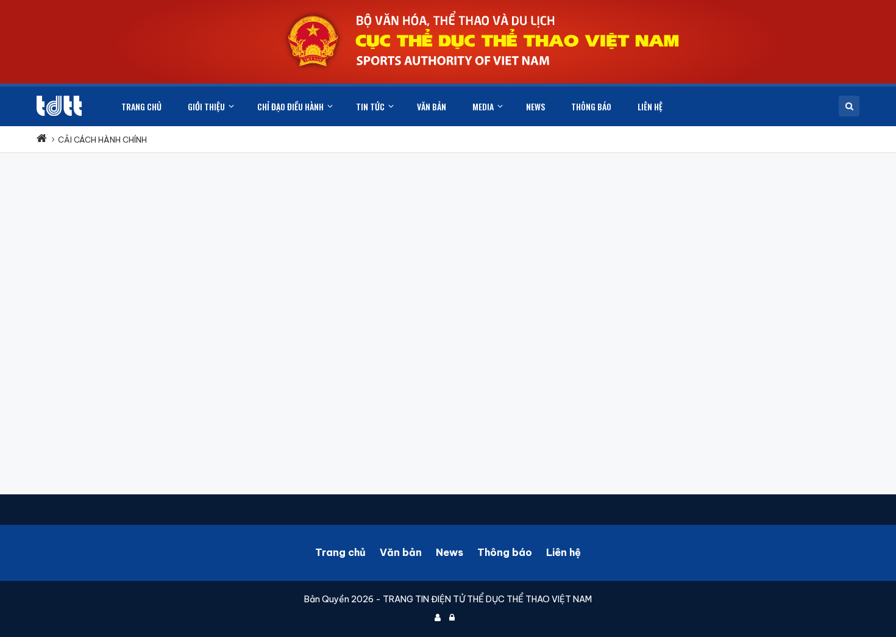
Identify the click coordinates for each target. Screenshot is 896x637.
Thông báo (504, 552)
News (449, 552)
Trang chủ (340, 552)
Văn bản (401, 552)
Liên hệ (563, 552)
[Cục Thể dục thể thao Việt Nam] (59, 106)
